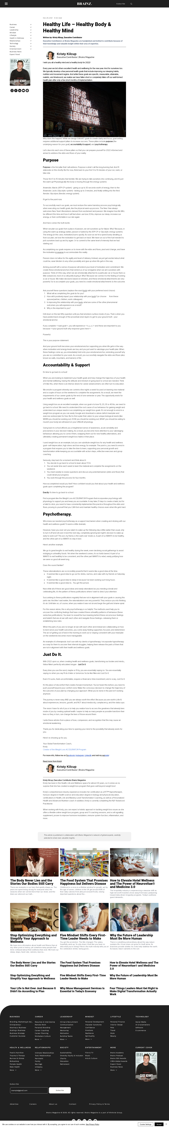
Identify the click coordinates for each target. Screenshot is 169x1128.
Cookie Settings (145, 1124)
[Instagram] (12, 90)
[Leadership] (31, 30)
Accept (159, 1124)
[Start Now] (34, 890)
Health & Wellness (17, 38)
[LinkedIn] (19, 90)
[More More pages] (40, 1039)
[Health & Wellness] (31, 38)
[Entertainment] (31, 49)
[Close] (166, 1124)
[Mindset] (31, 32)
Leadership (14, 30)
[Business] (31, 24)
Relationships (15, 41)
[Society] (31, 46)
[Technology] (31, 43)
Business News (15, 52)
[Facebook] (15, 90)
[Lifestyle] (31, 35)
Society (12, 46)
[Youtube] (23, 90)
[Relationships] (31, 40)
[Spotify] (27, 90)
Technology (14, 43)
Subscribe (120, 4)
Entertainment (15, 49)
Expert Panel (15, 54)
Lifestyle (13, 35)
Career (12, 27)
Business (13, 24)
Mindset (13, 32)
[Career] (31, 27)
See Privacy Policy (92, 1124)
